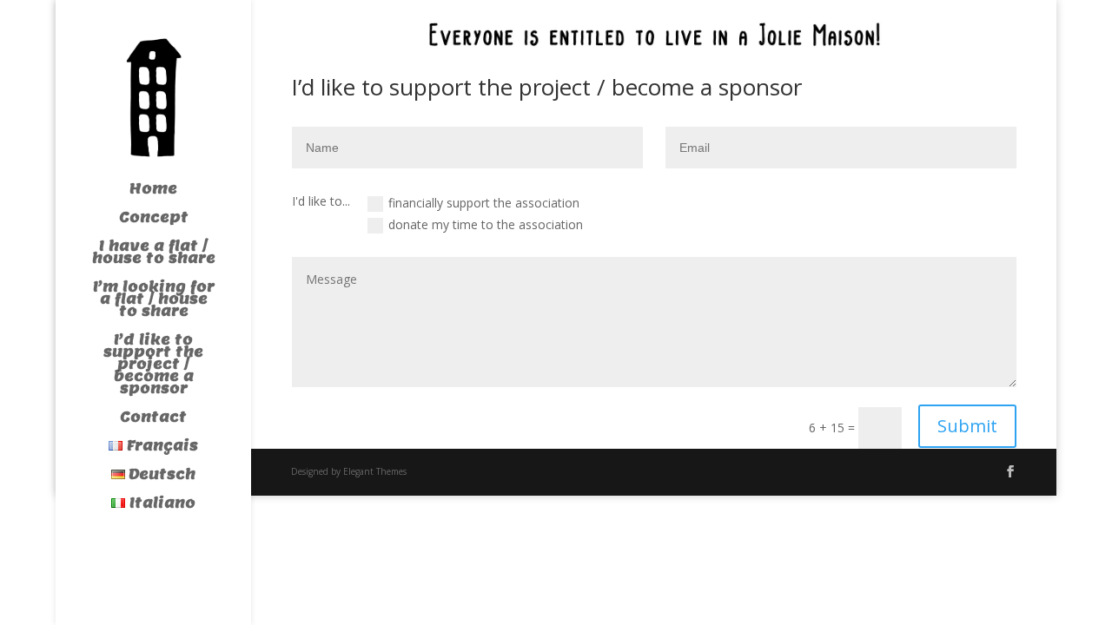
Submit (967, 426)
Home (153, 190)
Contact (153, 418)
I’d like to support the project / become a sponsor (153, 366)
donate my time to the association (485, 224)
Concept (154, 219)
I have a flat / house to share (153, 253)
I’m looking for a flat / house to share (154, 300)
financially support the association (483, 202)
